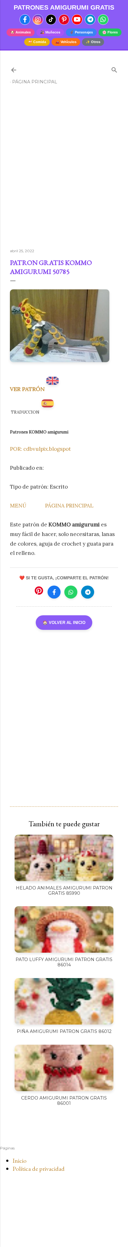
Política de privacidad (38, 1169)
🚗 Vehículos (65, 42)
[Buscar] (114, 69)
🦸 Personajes (81, 32)
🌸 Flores (110, 32)
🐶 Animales (20, 32)
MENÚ (18, 505)
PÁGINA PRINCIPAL (69, 505)
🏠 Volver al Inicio (64, 622)
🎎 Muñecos (50, 32)
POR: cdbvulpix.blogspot (40, 449)
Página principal (34, 82)
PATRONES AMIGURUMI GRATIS (64, 7)
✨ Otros (93, 42)
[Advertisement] (64, 169)
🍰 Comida (37, 42)
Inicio (19, 1161)
